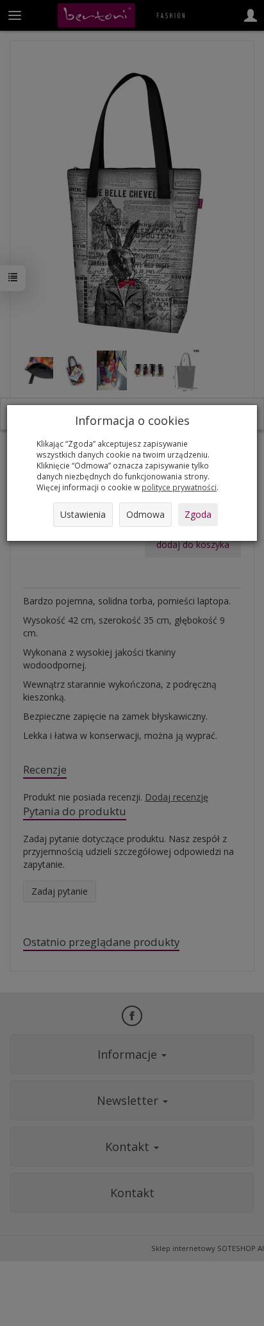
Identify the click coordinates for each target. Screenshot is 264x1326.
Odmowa (145, 514)
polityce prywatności (179, 487)
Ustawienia (83, 514)
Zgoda (198, 514)
